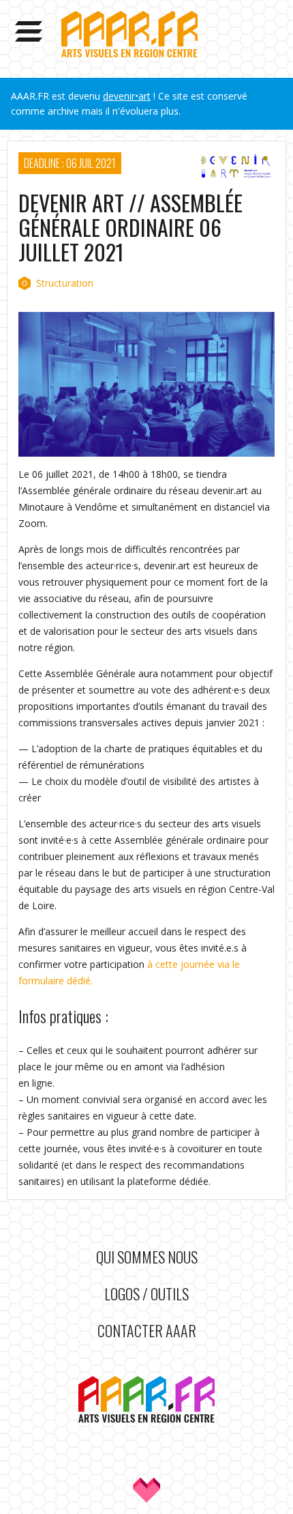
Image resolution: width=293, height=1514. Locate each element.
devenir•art (127, 95)
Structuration (64, 282)
